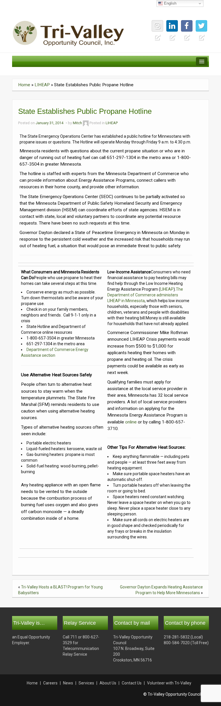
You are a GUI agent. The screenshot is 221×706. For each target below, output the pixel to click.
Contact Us (132, 683)
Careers (50, 683)
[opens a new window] (201, 26)
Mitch (77, 123)
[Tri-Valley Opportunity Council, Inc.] (68, 33)
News (68, 683)
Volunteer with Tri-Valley (169, 683)
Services (86, 683)
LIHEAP (42, 84)
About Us (108, 683)
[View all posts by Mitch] (86, 123)
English (169, 3)
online (131, 422)
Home (24, 84)
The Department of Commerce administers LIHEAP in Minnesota (145, 295)
